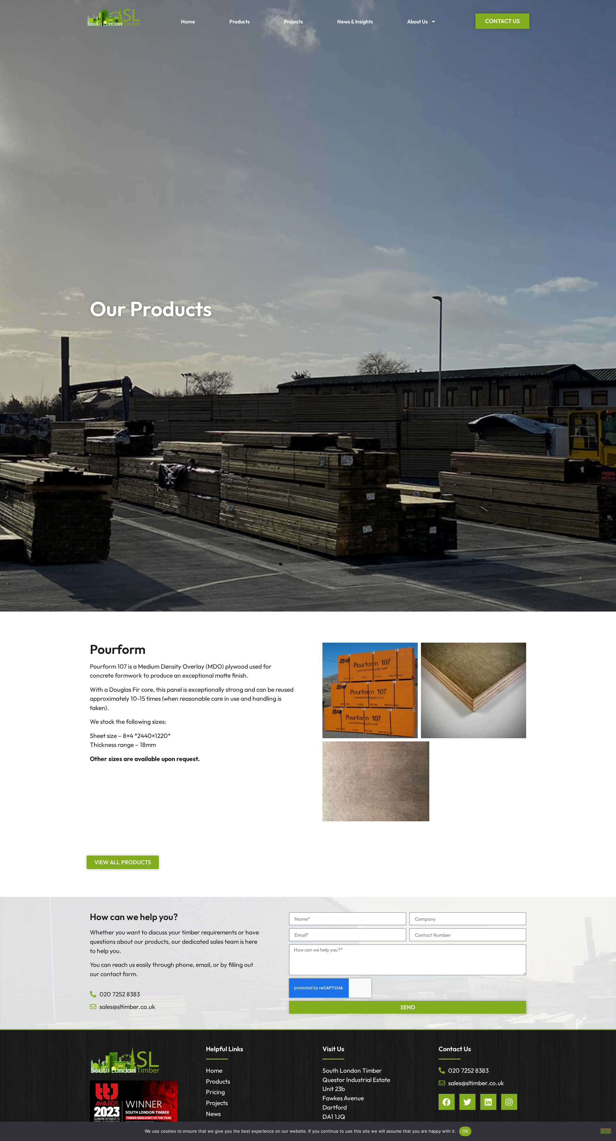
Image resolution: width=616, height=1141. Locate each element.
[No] (605, 1131)
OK (465, 1131)
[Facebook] (447, 1102)
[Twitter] (467, 1102)
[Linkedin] (488, 1102)
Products (239, 21)
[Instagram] (509, 1102)
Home (188, 21)
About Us (417, 21)
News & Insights (355, 21)
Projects (293, 21)
